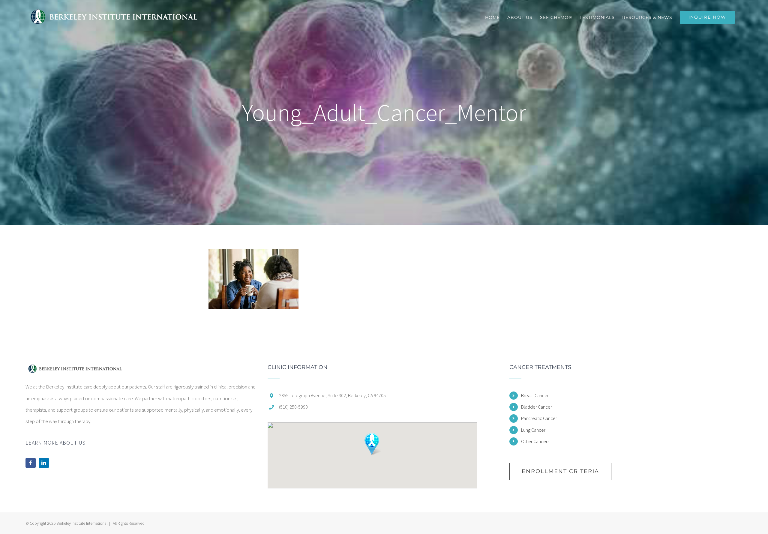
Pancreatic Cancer (539, 418)
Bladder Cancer (536, 407)
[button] (372, 444)
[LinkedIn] (44, 463)
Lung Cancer (533, 430)
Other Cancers (535, 441)
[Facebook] (31, 463)
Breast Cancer (535, 395)
